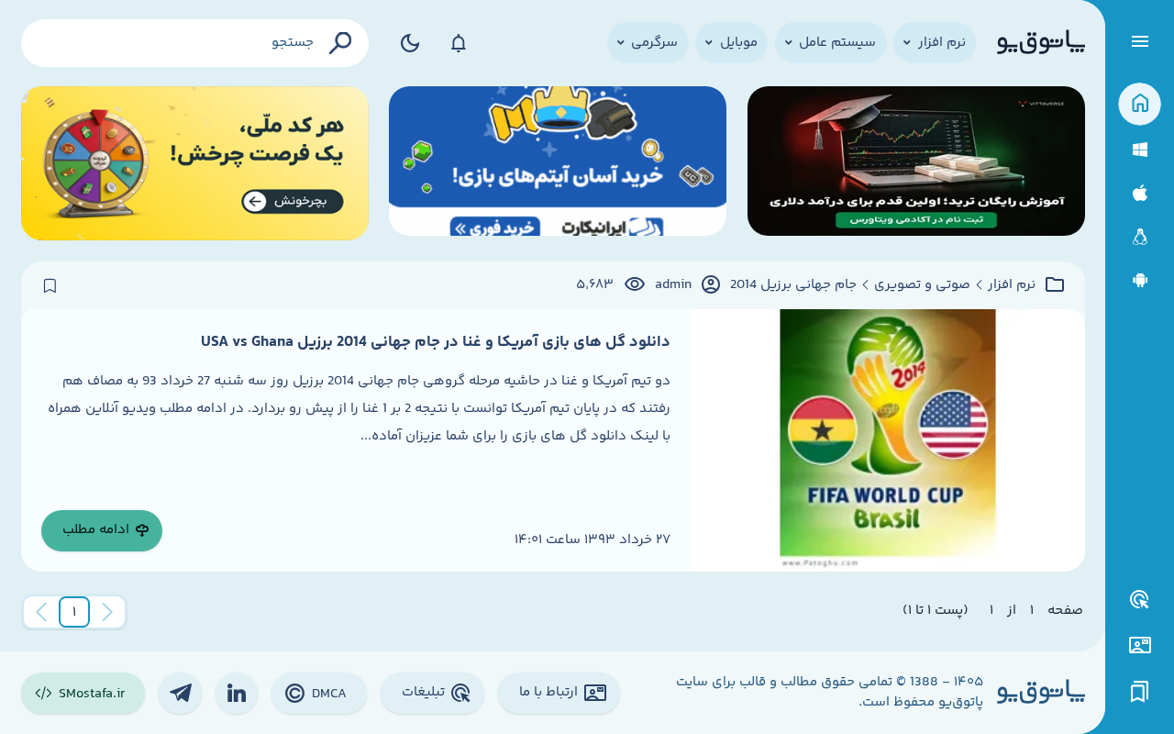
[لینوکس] (1139, 237)
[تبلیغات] (1140, 600)
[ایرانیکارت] (557, 163)
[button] (74, 612)
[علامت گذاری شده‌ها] (1140, 692)
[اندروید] (1139, 280)
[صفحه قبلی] (107, 612)
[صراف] (195, 163)
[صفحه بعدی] (41, 612)
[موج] (916, 163)
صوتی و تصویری (922, 285)
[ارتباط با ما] (1139, 645)
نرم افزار (1012, 285)
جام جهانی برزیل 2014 (793, 285)
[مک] (1139, 193)
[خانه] (1139, 104)
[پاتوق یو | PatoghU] (1041, 43)
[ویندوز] (1139, 150)
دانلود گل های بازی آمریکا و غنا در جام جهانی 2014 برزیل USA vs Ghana (435, 342)
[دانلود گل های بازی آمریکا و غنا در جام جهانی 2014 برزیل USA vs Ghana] (887, 440)
